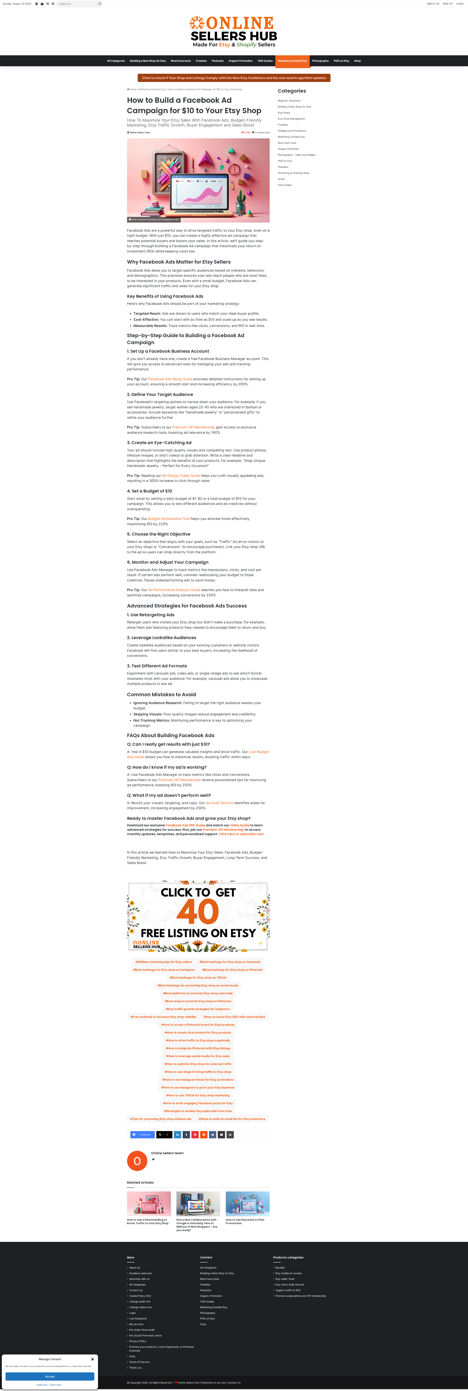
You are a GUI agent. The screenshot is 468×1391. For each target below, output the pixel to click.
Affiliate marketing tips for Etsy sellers (164, 962)
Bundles (280, 1267)
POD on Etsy (341, 60)
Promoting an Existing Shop (293, 172)
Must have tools (181, 60)
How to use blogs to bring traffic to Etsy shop (199, 1072)
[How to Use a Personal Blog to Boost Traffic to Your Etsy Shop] (149, 1203)
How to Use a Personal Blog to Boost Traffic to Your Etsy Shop (148, 1221)
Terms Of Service (139, 1362)
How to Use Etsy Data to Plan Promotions (245, 1221)
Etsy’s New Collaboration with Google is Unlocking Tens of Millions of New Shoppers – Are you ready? (196, 1225)
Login (132, 1312)
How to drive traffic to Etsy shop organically (199, 1040)
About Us (134, 1267)
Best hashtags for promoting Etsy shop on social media (198, 985)
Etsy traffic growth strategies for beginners (199, 1009)
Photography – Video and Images (297, 154)
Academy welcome (140, 1273)
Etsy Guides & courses (288, 1273)
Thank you (135, 1367)
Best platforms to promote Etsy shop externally (199, 993)
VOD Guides (265, 60)
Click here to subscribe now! (241, 834)
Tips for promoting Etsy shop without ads (161, 1119)
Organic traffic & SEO (288, 1290)
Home (133, 89)
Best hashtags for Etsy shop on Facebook (231, 962)
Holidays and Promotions (292, 130)
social (281, 178)
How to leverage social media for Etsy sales (199, 1056)
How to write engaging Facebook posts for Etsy (199, 1103)
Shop (357, 60)
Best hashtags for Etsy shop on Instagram (165, 970)
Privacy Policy (56, 1384)
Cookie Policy (42, 1384)
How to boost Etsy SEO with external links (235, 1017)
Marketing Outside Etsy (292, 60)
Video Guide (239, 825)
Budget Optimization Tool (169, 519)
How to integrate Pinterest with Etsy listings (198, 1048)
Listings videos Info (140, 1307)
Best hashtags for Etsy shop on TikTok (198, 977)
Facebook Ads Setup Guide (170, 379)
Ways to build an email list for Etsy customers (233, 1119)
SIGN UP (447, 3)
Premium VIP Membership (193, 427)
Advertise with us (139, 1278)
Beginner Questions (289, 100)
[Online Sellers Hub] (234, 31)
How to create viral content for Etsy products (199, 1032)
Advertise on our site (213, 1382)
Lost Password (138, 1318)
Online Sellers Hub (188, 1382)
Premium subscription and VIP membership (300, 1295)
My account (136, 1324)
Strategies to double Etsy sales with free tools (199, 1111)
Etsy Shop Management (291, 118)
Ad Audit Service (219, 803)
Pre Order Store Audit (141, 1329)
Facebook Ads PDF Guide (185, 825)
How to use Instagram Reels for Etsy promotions (199, 1079)
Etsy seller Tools (285, 1278)
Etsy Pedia (284, 112)
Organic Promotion (241, 60)
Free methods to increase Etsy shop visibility (164, 1017)
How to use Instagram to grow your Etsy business (199, 1087)
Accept (50, 1376)
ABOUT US (433, 3)
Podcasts (218, 60)
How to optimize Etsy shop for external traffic (198, 1064)
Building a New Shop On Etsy (148, 60)
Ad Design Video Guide (181, 476)
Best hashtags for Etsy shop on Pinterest (233, 970)
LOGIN (459, 3)
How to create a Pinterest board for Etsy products (199, 1024)
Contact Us (136, 1290)
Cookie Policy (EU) (140, 1295)
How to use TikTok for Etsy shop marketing (199, 1095)
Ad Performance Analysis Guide (174, 590)
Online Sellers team (140, 132)
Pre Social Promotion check (145, 1335)
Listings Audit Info (139, 1301)
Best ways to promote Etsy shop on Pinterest (199, 1001)
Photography (320, 60)
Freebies (201, 60)
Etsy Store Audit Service (289, 1284)
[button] (92, 1359)
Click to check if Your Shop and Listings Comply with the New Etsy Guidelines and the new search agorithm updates (234, 78)
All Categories (116, 60)
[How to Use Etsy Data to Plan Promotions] (248, 1203)
